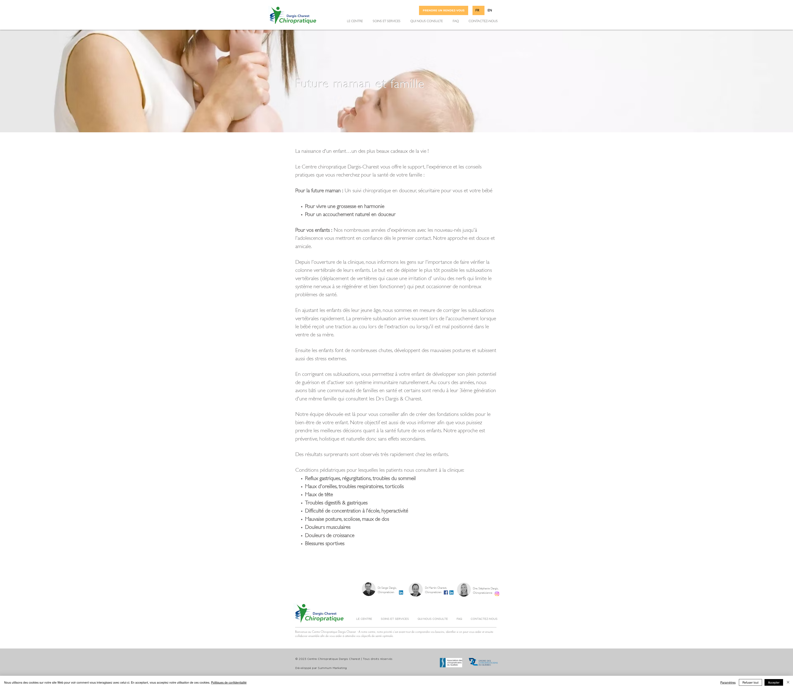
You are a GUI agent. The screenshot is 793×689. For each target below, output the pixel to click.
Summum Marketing (332, 668)
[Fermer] (788, 682)
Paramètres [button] (728, 682)
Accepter (774, 682)
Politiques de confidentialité (229, 682)
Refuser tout (750, 682)
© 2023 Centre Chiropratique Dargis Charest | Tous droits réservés (344, 659)
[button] (386, 20)
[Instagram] (497, 594)
